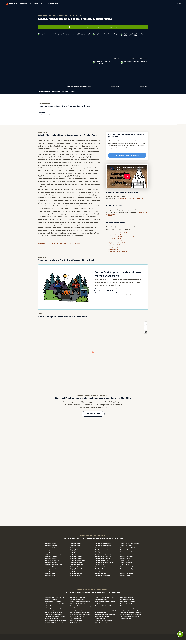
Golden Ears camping (101, 603)
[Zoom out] (145, 325)
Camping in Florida (50, 566)
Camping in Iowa (75, 545)
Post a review (106, 290)
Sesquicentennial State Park (117, 233)
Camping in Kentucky (76, 549)
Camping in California (51, 556)
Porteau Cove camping (51, 618)
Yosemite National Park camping (54, 597)
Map (73, 91)
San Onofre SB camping (127, 599)
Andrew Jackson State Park (117, 251)
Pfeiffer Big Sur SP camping (53, 608)
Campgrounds (44, 91)
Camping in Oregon (100, 573)
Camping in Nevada (75, 575)
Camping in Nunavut (101, 564)
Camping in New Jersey (102, 547)
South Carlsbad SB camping (53, 601)
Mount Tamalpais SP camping (103, 608)
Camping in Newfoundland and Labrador (105, 554)
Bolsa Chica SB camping (102, 616)
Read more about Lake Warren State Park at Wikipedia (59, 243)
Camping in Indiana (75, 543)
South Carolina (58, 15)
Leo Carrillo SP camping (77, 616)
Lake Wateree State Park (116, 243)
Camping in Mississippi (76, 566)
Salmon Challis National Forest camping (130, 614)
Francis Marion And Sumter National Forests (123, 237)
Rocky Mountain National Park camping (105, 605)
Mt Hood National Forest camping (130, 610)
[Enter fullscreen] (145, 332)
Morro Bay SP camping (127, 608)
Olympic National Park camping (104, 597)
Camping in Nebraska (76, 573)
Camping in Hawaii (50, 571)
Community (53, 3)
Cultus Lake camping (101, 612)
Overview (56, 91)
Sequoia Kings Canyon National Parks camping (80, 601)
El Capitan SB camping (101, 599)
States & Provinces (44, 15)
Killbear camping (100, 618)
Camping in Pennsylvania (102, 575)
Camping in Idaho (50, 573)
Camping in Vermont (126, 562)
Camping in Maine (75, 554)
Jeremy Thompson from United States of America (80, 86)
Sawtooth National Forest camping (105, 614)
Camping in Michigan (76, 562)
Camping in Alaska (50, 547)
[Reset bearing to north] (145, 328)
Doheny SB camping (51, 605)
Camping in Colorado (51, 558)
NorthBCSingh (116, 86)
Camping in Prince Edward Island (130, 543)
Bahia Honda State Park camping (79, 603)
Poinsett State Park (114, 239)
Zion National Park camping (78, 610)
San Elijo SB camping (51, 599)
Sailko (118, 58)
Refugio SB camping (76, 620)
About (36, 3)
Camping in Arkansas (51, 552)
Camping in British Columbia (53, 554)
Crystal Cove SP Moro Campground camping (55, 622)
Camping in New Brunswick (103, 543)
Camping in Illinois (50, 575)
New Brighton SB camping (77, 597)
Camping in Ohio (100, 566)
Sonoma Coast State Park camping (80, 614)
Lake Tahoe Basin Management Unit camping (55, 603)
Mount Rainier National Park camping (130, 612)
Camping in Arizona (50, 549)
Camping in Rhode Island (127, 547)
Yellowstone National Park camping (105, 610)
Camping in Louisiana (76, 552)
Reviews (23, 3)
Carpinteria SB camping (51, 610)
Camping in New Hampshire (103, 545)
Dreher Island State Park (116, 241)
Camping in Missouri (76, 568)
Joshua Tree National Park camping (55, 616)
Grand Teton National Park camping (80, 605)
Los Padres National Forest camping (55, 620)
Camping (42, 112)
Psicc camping (124, 605)
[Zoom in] (145, 323)
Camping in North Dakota (102, 558)
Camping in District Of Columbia (54, 564)
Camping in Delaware (51, 562)
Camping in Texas (125, 558)
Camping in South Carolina (128, 552)
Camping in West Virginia (127, 568)
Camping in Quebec (126, 545)
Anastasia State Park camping (129, 603)
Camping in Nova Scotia (102, 560)
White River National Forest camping (105, 601)
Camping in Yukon (125, 575)
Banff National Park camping (103, 620)
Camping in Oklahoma (101, 568)
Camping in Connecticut (52, 560)
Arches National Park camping (104, 622)
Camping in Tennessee (126, 556)
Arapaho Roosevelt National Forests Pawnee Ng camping (80, 612)
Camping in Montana (76, 571)
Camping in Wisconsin (126, 571)
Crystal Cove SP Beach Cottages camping (80, 608)
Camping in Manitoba (76, 556)
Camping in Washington (127, 566)
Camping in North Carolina (103, 556)
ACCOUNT (177, 3)
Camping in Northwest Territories (104, 562)
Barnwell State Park (115, 247)
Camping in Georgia (50, 568)
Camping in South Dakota (127, 554)
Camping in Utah (125, 560)
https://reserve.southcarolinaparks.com (129, 198)
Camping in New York (101, 552)
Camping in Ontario (100, 571)
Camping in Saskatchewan (128, 549)
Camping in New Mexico (102, 549)
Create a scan (93, 414)
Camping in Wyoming (126, 573)
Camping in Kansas (75, 547)
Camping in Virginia (126, 564)
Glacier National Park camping (53, 614)
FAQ (30, 3)
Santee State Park (114, 245)
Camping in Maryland (76, 558)
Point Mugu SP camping (127, 597)
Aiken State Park (113, 249)
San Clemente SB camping (77, 599)
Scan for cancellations (127, 155)
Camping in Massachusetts (77, 560)
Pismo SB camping (125, 618)
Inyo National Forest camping (53, 612)
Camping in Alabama (51, 545)
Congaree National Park (116, 235)
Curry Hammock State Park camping (130, 616)
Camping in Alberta (50, 543)
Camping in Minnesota (76, 564)
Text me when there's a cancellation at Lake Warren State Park (93, 27)
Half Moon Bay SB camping (78, 622)
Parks (43, 3)
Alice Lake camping (75, 618)
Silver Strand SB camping (127, 601)
